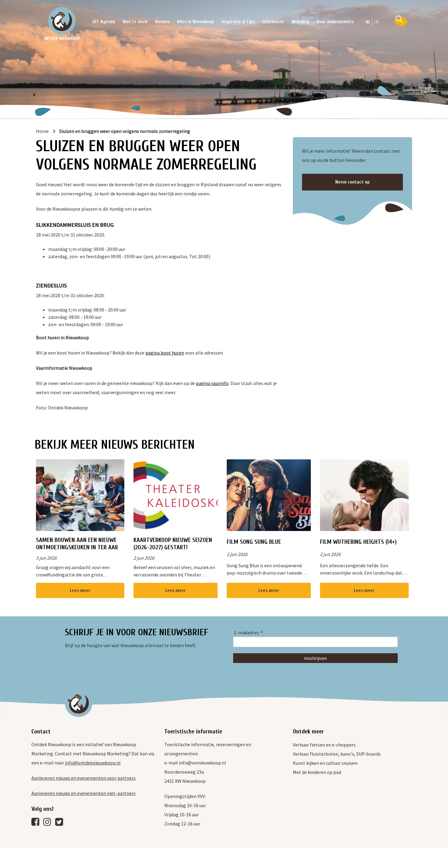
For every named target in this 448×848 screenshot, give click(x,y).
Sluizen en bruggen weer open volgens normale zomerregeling (124, 131)
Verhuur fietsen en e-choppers (324, 745)
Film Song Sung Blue (254, 541)
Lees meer (80, 590)
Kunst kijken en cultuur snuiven (325, 763)
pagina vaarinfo (212, 383)
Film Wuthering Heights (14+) (358, 541)
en (376, 22)
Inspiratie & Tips (238, 21)
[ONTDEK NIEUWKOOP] (61, 20)
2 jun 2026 (143, 558)
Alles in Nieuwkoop (195, 21)
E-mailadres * (248, 633)
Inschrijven (315, 658)
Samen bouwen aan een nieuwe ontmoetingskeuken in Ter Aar (77, 543)
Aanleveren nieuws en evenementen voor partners (83, 778)
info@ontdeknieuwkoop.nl (93, 763)
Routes (162, 21)
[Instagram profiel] (48, 823)
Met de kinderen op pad (317, 772)
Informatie (273, 21)
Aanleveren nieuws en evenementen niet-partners (83, 793)
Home (42, 131)
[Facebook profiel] (36, 823)
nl (368, 22)
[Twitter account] (60, 823)
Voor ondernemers (335, 21)
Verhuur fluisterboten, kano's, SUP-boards (337, 754)
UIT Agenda (103, 21)
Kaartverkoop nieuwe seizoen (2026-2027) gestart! (172, 543)
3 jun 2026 (46, 558)
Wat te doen (135, 21)
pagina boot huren (164, 353)
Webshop (300, 21)
